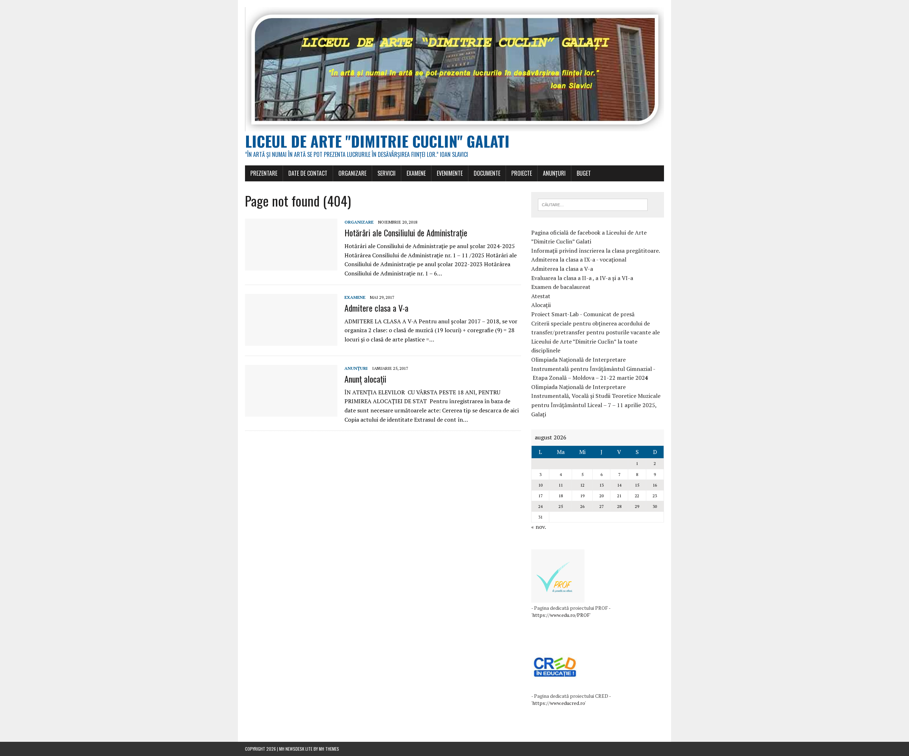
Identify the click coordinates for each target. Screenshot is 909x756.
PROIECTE (521, 173)
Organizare (359, 222)
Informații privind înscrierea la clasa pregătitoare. (595, 250)
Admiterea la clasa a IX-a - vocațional (578, 259)
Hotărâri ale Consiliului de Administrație (405, 232)
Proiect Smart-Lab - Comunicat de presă (583, 314)
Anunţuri (356, 368)
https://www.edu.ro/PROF (561, 615)
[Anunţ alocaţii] (291, 412)
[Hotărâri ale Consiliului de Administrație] (291, 265)
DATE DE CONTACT (307, 173)
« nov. (538, 527)
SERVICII (386, 173)
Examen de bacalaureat (560, 287)
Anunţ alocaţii (365, 378)
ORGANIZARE (352, 173)
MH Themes (329, 749)
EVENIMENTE (450, 173)
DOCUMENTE (487, 173)
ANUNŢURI (554, 173)
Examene (354, 297)
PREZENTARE (263, 173)
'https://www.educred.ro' (558, 703)
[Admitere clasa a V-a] (291, 341)
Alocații (541, 305)
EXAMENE (416, 173)
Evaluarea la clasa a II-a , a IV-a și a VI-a (582, 278)
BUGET (584, 173)
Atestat (540, 296)
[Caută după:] (593, 204)
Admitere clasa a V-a (376, 307)
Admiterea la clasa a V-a (562, 269)
